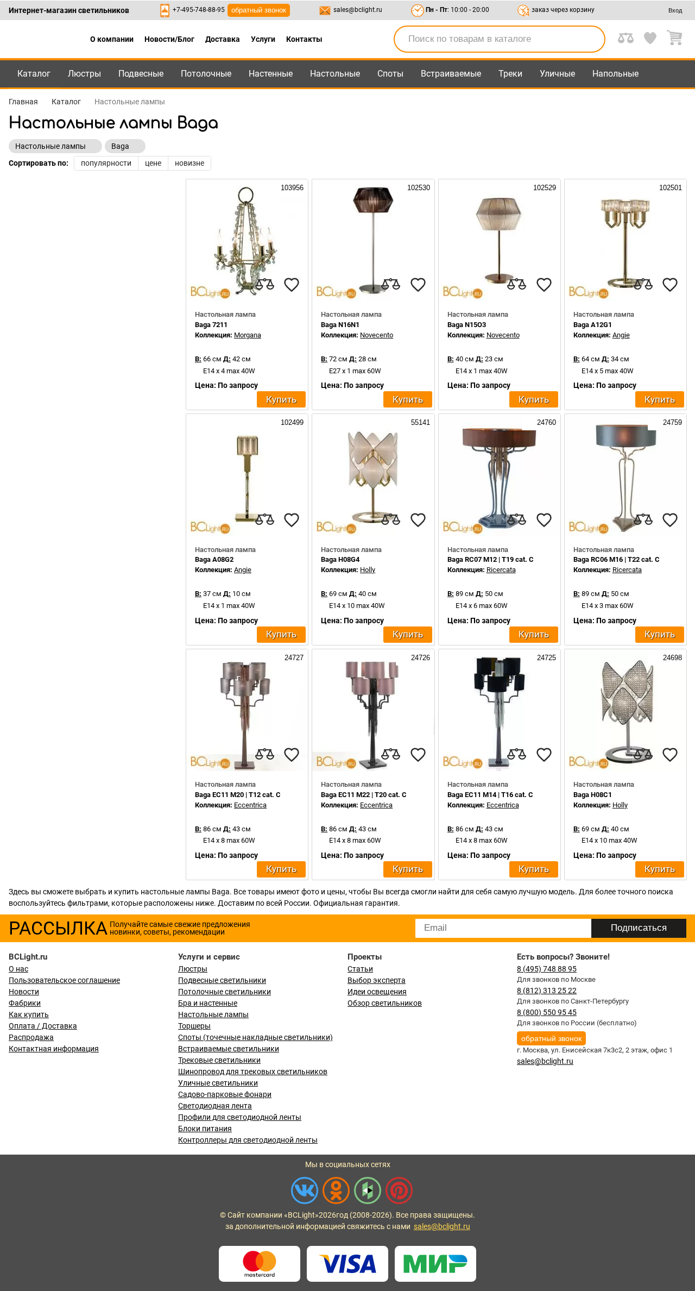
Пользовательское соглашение (64, 980)
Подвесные (140, 73)
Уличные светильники (218, 1083)
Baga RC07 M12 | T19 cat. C (490, 559)
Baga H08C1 (592, 795)
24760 (545, 422)
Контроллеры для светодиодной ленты (248, 1140)
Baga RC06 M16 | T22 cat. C (616, 559)
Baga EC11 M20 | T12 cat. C (238, 795)
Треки (510, 73)
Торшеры (194, 1025)
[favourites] (291, 285)
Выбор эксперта (377, 980)
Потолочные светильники (224, 991)
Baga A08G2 (214, 559)
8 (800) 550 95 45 (547, 1012)
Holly (367, 570)
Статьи (360, 968)
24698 (671, 658)
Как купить (29, 1014)
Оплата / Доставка (43, 1025)
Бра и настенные (207, 1003)
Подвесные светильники (222, 980)
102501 (669, 188)
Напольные (615, 73)
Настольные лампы (213, 1014)
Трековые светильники (219, 1060)
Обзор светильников (385, 1003)
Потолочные (206, 73)
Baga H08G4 (340, 559)
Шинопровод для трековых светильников (252, 1071)
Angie (621, 335)
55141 (419, 422)
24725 (545, 658)
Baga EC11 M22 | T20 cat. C (364, 795)
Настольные (335, 73)
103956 (291, 188)
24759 (671, 422)
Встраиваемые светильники (228, 1048)
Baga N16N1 (340, 325)
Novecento (376, 335)
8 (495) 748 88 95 (547, 968)
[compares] (264, 285)
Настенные (271, 73)
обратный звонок (258, 10)
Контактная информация (54, 1048)
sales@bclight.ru (357, 10)
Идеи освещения (377, 991)
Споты (390, 73)
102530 (417, 188)
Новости (24, 991)
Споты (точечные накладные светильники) (255, 1037)
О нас (18, 968)
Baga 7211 (211, 325)
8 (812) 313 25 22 (547, 990)
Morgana (247, 335)
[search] (590, 39)
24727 (293, 658)
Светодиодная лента (215, 1105)
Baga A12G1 (592, 325)
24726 (419, 658)
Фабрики (25, 1003)
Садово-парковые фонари (224, 1094)
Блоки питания (205, 1128)
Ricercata (501, 570)
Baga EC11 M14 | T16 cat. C (490, 795)
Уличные (557, 73)
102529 (543, 188)
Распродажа (31, 1037)
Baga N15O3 (466, 325)
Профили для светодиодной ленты (239, 1117)
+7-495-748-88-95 (199, 10)
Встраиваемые (451, 73)
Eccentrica (250, 805)
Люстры (84, 73)
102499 (291, 422)
